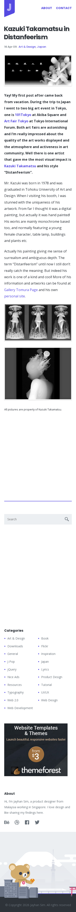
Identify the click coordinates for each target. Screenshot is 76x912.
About (46, 8)
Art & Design (27, 47)
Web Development (20, 708)
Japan (41, 47)
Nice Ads (13, 677)
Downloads (15, 646)
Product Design (51, 677)
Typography (15, 692)
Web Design (49, 700)
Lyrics (45, 669)
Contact (64, 8)
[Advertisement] (38, 455)
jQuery (11, 669)
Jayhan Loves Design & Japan (9, 8)
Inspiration (48, 654)
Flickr (44, 646)
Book (45, 638)
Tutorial (46, 685)
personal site (14, 296)
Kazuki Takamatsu (20, 166)
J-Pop (11, 662)
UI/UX (45, 692)
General (12, 654)
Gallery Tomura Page (21, 289)
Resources (14, 685)
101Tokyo (23, 114)
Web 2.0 (12, 700)
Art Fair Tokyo (16, 121)
